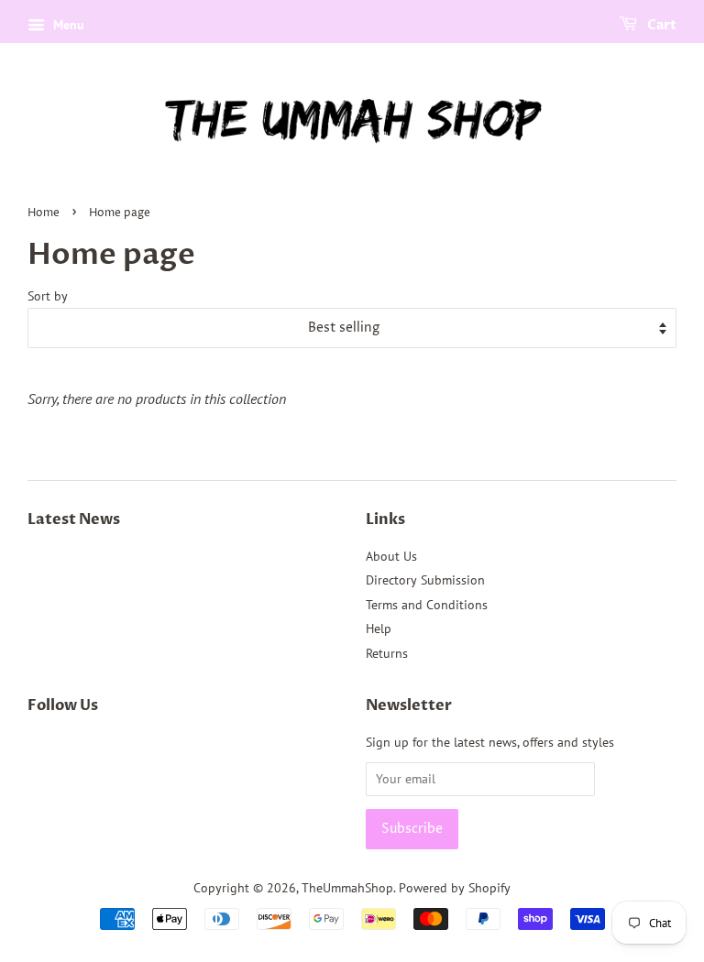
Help (378, 628)
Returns (387, 653)
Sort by (48, 295)
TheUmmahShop (347, 888)
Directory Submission (425, 580)
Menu (67, 24)
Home (44, 213)
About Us (391, 556)
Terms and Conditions (427, 604)
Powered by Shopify (455, 888)
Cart (660, 25)
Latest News (74, 519)
